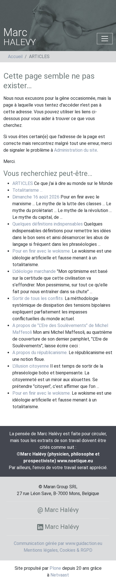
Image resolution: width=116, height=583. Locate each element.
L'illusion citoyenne (30, 366)
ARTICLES (22, 183)
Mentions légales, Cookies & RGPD (58, 550)
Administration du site (75, 150)
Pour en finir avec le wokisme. (41, 251)
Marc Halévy (61, 526)
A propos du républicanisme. (40, 352)
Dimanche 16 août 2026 (35, 197)
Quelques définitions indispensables (47, 224)
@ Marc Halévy (58, 509)
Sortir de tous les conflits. (38, 298)
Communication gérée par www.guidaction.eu (58, 543)
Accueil (15, 56)
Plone (55, 568)
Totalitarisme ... (27, 190)
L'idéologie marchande (34, 271)
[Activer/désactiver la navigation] (105, 38)
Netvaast (59, 575)
